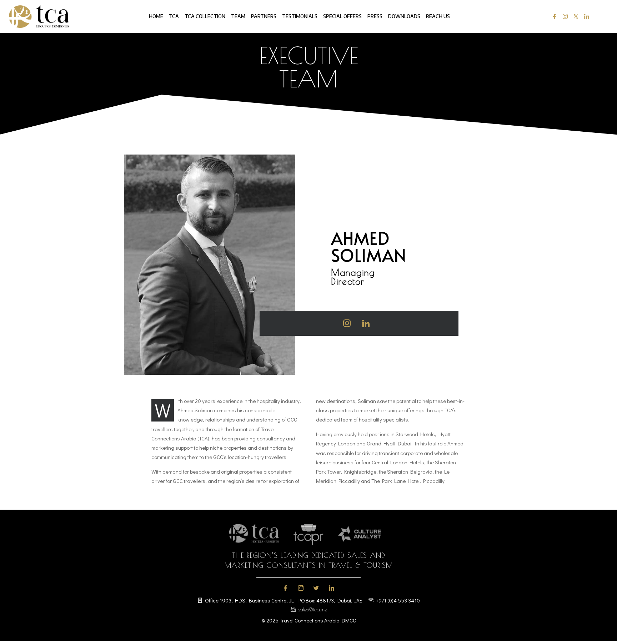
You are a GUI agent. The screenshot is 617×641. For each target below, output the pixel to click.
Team (238, 16)
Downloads (404, 16)
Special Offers (342, 16)
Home (156, 16)
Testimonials (299, 16)
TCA (174, 16)
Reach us (438, 16)
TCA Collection (205, 16)
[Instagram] (564, 16)
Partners (263, 16)
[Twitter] (574, 16)
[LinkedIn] (585, 16)
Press (374, 16)
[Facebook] (553, 16)
